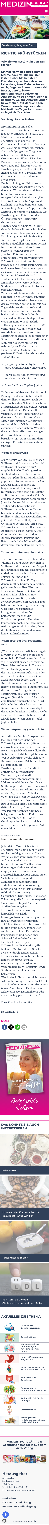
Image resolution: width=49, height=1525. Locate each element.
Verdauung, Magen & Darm (18, 45)
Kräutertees (9, 1170)
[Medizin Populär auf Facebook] (5, 1514)
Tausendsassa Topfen (15, 1257)
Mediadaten (9, 1498)
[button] (4, 1027)
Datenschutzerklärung (16, 1502)
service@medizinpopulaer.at (20, 1490)
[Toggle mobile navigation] (46, 12)
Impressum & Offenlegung (19, 1506)
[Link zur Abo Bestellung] (24, 1077)
